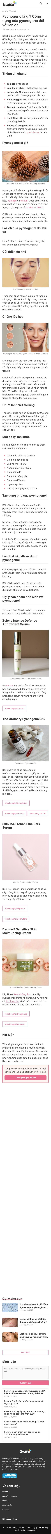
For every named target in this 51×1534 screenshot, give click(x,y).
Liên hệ (5, 1501)
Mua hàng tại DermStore (16, 919)
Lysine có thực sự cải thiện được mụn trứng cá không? (33, 1320)
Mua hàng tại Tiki (38, 813)
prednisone (33, 132)
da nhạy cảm (12, 1001)
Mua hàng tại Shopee (14, 813)
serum (9, 685)
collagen (12, 200)
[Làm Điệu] (9, 3)
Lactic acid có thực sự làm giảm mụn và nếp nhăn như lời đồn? (33, 1335)
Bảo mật (5, 1509)
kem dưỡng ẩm (22, 994)
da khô (29, 207)
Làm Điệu (6, 1458)
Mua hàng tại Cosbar (14, 708)
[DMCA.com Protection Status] (9, 1477)
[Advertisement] (25, 1189)
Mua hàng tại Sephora (15, 908)
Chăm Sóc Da (9, 11)
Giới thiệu (6, 1492)
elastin (24, 200)
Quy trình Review (9, 1496)
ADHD (40, 207)
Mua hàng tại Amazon (15, 1024)
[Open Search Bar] (40, 3)
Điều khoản (7, 1505)
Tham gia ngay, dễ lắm (25, 1077)
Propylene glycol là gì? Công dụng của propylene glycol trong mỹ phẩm (34, 1306)
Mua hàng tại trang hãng (16, 803)
